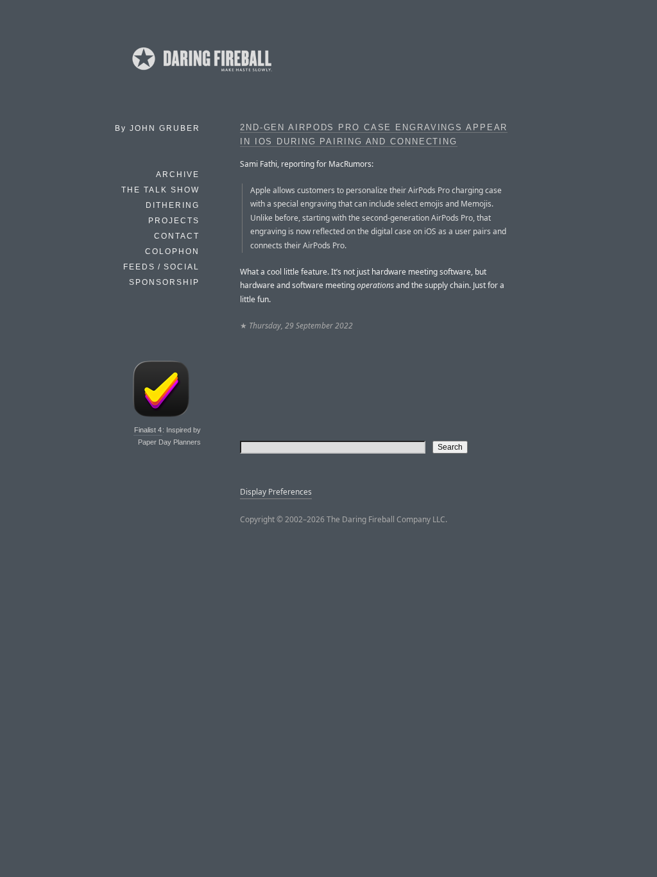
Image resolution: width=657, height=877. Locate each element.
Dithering (173, 205)
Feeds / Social (161, 266)
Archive (178, 174)
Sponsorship (164, 282)
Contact (177, 236)
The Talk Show (160, 189)
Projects (174, 220)
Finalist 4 (148, 430)
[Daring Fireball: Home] (201, 74)
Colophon (172, 251)
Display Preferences (276, 491)
